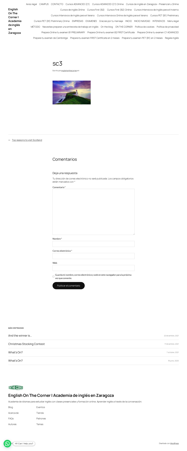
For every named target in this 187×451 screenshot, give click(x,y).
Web (55, 262)
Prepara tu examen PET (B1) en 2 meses (142, 37)
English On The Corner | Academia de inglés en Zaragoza (14, 21)
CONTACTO (57, 4)
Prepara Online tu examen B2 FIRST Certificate (111, 32)
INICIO (128, 21)
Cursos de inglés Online (72, 9)
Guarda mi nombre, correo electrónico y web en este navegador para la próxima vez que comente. (93, 276)
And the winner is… (20, 335)
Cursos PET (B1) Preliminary (164, 15)
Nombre (57, 238)
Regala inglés (172, 37)
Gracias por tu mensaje (111, 21)
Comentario (59, 187)
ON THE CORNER (124, 26)
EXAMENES (91, 21)
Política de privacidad (168, 26)
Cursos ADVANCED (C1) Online (108, 4)
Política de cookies (144, 26)
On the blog (107, 26)
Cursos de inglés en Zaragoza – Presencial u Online (152, 4)
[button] (7, 443)
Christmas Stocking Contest (26, 344)
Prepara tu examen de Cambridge (50, 37)
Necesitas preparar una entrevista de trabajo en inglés (70, 26)
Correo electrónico (62, 250)
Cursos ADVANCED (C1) (78, 4)
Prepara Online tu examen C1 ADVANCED (158, 32)
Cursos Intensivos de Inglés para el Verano (73, 15)
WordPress (174, 443)
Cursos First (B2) (96, 9)
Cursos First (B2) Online (119, 9)
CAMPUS (43, 4)
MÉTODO (35, 26)
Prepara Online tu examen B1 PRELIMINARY (63, 32)
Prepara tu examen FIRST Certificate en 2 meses (94, 37)
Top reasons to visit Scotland (27, 140)
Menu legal (173, 21)
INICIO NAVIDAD (142, 21)
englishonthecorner (69, 70)
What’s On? (15, 352)
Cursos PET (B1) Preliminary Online (52, 21)
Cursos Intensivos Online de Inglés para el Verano (122, 15)
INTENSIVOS (159, 21)
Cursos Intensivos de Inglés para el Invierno (156, 9)
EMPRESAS (77, 21)
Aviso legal (31, 4)
